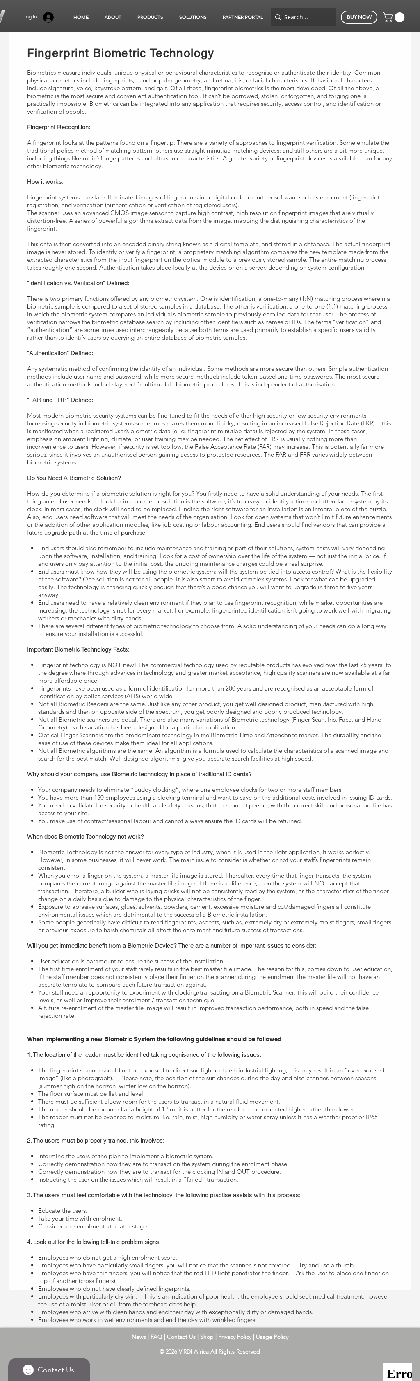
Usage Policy (272, 1336)
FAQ (156, 1336)
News (139, 1336)
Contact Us (182, 1336)
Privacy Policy (235, 1336)
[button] (112, 17)
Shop (207, 1336)
